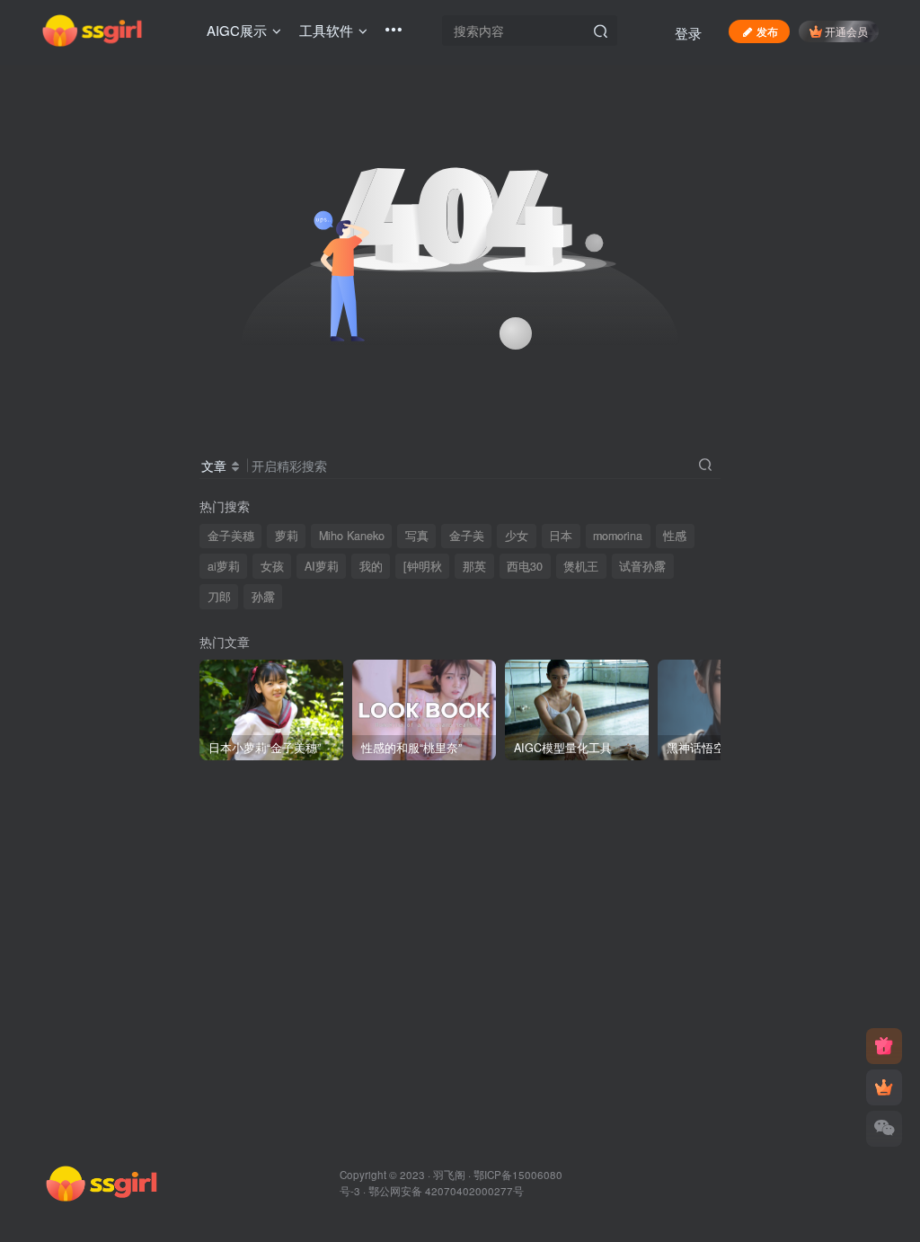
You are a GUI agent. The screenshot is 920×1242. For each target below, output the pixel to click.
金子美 (466, 536)
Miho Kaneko (352, 536)
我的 (371, 566)
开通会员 (846, 31)
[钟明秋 (422, 566)
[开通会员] (884, 1087)
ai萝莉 (224, 566)
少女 (516, 536)
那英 (474, 566)
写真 (417, 536)
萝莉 (286, 536)
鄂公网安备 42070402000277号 (446, 1191)
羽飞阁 (449, 1174)
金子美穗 (231, 536)
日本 (560, 536)
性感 (674, 536)
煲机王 (580, 566)
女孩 (272, 566)
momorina (617, 536)
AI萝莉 (322, 566)
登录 (688, 32)
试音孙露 (642, 566)
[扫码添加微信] (884, 1129)
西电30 (525, 566)
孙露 (263, 597)
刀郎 (219, 597)
